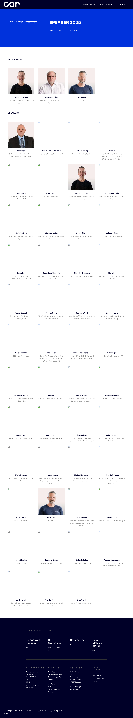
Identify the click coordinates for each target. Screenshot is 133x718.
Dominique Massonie (51, 273)
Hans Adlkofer (51, 353)
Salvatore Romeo (51, 560)
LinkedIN (95, 681)
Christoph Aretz (111, 233)
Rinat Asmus (112, 517)
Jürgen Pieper (81, 435)
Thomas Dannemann (112, 560)
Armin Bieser (51, 193)
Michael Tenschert (81, 475)
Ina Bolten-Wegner (21, 395)
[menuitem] (82, 4)
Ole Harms (82, 97)
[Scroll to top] (129, 710)
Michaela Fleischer (112, 475)
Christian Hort (21, 233)
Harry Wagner (111, 353)
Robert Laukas (21, 560)
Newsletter (96, 676)
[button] (21, 81)
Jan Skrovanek (81, 395)
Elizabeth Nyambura (82, 273)
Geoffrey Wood (82, 313)
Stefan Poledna (82, 560)
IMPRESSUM (38, 711)
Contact (109, 4)
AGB (60, 711)
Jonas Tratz (21, 435)
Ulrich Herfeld (21, 600)
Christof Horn (81, 233)
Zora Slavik (81, 600)
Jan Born (51, 395)
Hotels (102, 4)
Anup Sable (21, 193)
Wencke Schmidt (51, 600)
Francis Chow (51, 313)
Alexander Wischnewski (51, 151)
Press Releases (98, 678)
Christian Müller (51, 233)
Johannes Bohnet (112, 395)
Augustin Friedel (21, 97)
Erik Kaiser (112, 273)
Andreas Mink (111, 151)
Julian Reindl (51, 435)
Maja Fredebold (112, 435)
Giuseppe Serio (112, 313)
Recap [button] (92, 4)
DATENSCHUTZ (50, 711)
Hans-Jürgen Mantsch (82, 353)
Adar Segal (21, 151)
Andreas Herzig (81, 151)
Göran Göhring (21, 353)
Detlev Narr (21, 273)
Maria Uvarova (21, 475)
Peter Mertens (81, 517)
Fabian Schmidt (21, 313)
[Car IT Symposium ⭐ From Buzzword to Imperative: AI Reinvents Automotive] (12, 4)
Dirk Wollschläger (51, 97)
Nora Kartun (21, 517)
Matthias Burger (51, 475)
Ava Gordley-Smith (111, 193)
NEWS (6, 714)
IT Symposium (82, 4)
